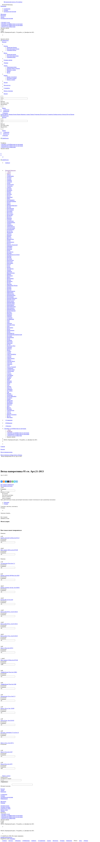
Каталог (3, 789)
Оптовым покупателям (10, 11)
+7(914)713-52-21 (8, 26)
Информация (4, 798)
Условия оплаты (5, 805)
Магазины (3, 801)
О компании (7, 8)
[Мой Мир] (6, 481)
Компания (3, 791)
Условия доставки (5, 807)
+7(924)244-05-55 (12, 25)
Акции (2, 790)
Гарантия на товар (5, 808)
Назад (9, 172)
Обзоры (3, 811)
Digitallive (12, 838)
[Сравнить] (1, 478)
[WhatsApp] (12, 481)
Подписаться (4, 781)
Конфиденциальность (6, 837)
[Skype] (15, 481)
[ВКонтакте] (1, 481)
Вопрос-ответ (4, 810)
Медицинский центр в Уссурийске (13, 2)
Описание (6, 502)
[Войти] (1, 152)
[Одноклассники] (4, 481)
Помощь (3, 803)
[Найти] (2, 106)
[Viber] (10, 481)
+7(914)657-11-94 (5, 22)
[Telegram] (17, 481)
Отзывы (6, 10)
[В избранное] (1, 476)
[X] (8, 481)
